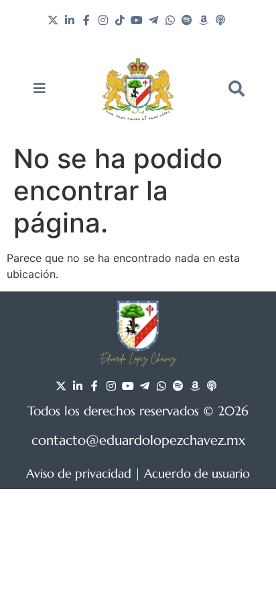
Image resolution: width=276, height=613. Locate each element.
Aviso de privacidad (78, 473)
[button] (236, 88)
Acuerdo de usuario (197, 473)
